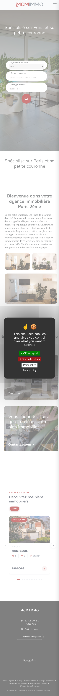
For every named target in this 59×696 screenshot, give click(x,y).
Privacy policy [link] (29, 370)
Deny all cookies (30, 359)
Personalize (29, 365)
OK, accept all (30, 353)
